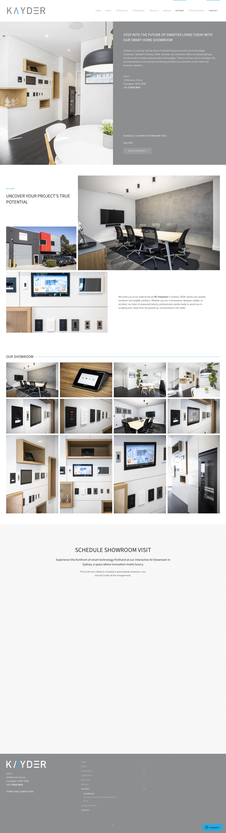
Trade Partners (196, 10)
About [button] (108, 10)
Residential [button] (122, 10)
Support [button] (179, 10)
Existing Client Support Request (99, 797)
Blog (85, 801)
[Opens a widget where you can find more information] (212, 827)
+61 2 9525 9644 (131, 87)
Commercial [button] (139, 10)
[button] (32, 379)
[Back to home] (26, 11)
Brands (167, 10)
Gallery (128, 143)
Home (98, 10)
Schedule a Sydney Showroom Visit (145, 135)
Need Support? (137, 151)
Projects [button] (154, 10)
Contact (213, 10)
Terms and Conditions (20, 791)
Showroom (88, 793)
